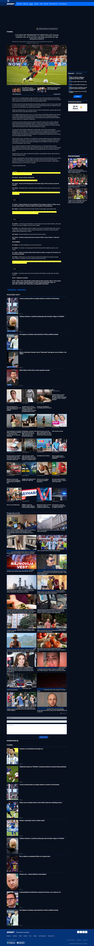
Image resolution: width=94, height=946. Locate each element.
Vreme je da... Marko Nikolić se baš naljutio (33, 874)
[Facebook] (78, 932)
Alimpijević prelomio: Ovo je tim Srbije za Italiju (78, 92)
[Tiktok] (86, 932)
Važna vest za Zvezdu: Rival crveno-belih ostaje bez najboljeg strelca (41, 802)
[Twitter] (83, 932)
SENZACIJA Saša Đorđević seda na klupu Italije (53, 88)
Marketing (78, 940)
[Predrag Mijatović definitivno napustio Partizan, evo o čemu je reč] (12, 899)
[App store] (20, 942)
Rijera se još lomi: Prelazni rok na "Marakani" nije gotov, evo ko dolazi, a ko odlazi (43, 352)
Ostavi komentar (43, 737)
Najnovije (25, 3)
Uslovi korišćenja (71, 940)
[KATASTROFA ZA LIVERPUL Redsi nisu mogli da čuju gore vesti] (77, 179)
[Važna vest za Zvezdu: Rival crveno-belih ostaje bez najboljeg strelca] (12, 810)
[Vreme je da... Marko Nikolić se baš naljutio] (12, 882)
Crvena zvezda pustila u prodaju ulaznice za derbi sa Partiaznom (39, 298)
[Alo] (8, 1)
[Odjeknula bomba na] (12, 774)
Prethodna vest (16, 94)
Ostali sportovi (63, 3)
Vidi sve (77, 96)
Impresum (85, 940)
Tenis (41, 3)
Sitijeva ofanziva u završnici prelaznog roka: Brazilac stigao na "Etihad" (42, 316)
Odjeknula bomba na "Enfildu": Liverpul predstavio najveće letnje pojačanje (43, 766)
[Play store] (11, 942)
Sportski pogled (53, 3)
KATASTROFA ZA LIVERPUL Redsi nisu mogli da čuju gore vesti (77, 186)
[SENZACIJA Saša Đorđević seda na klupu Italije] (41, 90)
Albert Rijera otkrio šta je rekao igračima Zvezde (35, 370)
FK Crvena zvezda (12, 289)
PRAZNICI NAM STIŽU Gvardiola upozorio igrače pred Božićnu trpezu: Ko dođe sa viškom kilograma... (77, 171)
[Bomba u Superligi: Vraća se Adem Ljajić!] (12, 828)
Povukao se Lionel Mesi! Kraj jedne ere (31, 748)
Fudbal (31, 3)
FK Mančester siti (21, 289)
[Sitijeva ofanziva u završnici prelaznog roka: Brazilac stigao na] (12, 846)
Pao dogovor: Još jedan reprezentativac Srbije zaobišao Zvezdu (39, 334)
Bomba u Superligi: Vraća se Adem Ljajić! (32, 820)
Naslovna (19, 3)
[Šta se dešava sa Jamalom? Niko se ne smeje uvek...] (12, 864)
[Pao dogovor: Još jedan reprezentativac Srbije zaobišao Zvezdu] (12, 917)
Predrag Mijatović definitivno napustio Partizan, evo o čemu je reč (40, 892)
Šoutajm (46, 3)
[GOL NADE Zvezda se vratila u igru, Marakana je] (16, 90)
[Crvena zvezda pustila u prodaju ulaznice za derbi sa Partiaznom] (12, 792)
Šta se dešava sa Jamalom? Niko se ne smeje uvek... (35, 856)
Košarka (36, 3)
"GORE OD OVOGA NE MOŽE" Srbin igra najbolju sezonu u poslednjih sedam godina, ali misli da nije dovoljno (77, 201)
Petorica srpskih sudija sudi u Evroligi (77, 81)
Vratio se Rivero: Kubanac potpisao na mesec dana (76, 77)
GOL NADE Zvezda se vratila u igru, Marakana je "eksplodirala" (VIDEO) (28, 89)
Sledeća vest (57, 94)
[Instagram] (81, 932)
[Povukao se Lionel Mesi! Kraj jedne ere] (12, 756)
